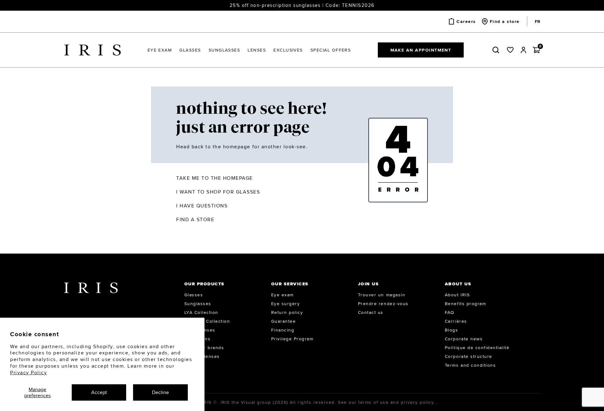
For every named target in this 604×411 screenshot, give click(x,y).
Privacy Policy (28, 372)
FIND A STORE (195, 219)
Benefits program (465, 303)
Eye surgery (285, 303)
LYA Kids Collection (207, 321)
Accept (99, 392)
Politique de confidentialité (477, 347)
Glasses (193, 295)
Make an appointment (420, 50)
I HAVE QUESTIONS (201, 205)
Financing (282, 330)
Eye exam (282, 295)
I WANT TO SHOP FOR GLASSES (218, 191)
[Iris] (92, 50)
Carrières (456, 321)
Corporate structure (468, 356)
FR (537, 21)
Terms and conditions (470, 365)
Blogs (451, 330)
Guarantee (283, 321)
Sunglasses (197, 303)
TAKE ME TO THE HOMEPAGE (214, 178)
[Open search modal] (497, 50)
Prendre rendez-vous (383, 303)
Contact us (370, 312)
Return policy (287, 312)
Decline (160, 392)
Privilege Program (292, 339)
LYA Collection (201, 312)
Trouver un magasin (381, 295)
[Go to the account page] (523, 50)
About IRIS (457, 295)
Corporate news (464, 339)
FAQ (450, 312)
